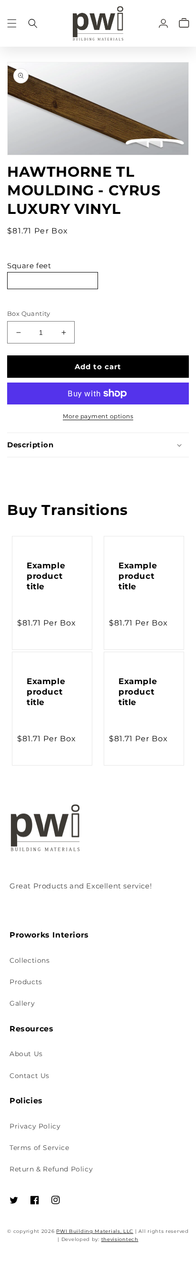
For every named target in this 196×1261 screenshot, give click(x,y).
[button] (11, 23)
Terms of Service (39, 1147)
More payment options (98, 416)
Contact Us (29, 1075)
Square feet (29, 265)
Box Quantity (28, 313)
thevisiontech (119, 1239)
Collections (30, 960)
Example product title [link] (46, 576)
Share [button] (28, 470)
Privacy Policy (35, 1126)
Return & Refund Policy (51, 1169)
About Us (26, 1053)
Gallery (22, 1003)
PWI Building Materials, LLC (94, 1231)
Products (26, 982)
